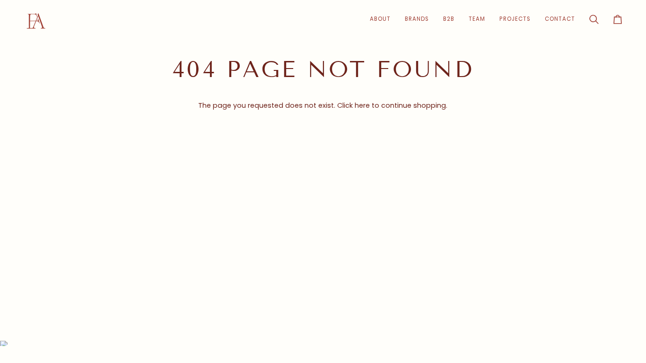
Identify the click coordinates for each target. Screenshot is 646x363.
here (362, 105)
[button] (449, 19)
